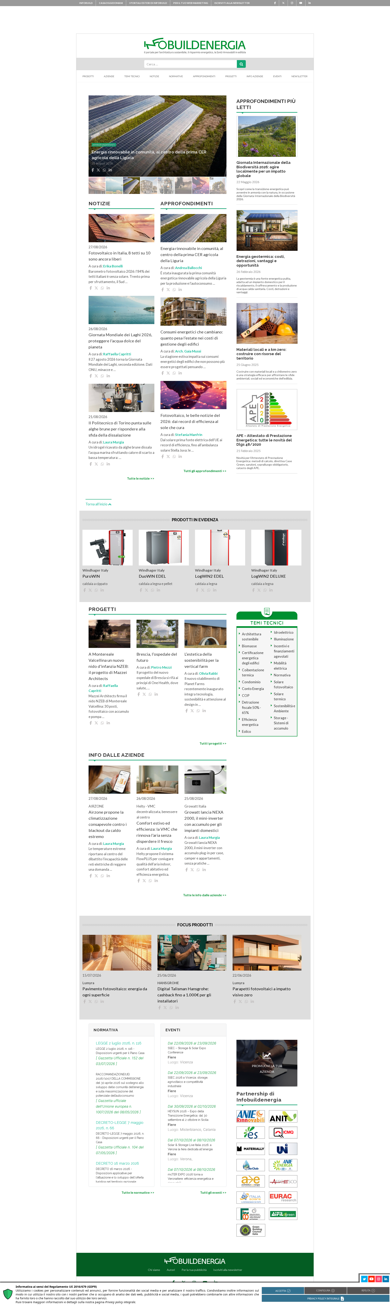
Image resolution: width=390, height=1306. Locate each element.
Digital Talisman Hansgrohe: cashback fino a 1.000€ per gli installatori (184, 994)
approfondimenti (104, 145)
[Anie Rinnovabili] (250, 1116)
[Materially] (250, 1148)
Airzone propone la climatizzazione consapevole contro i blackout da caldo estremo (108, 824)
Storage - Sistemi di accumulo (281, 723)
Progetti (231, 76)
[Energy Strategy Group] (250, 1132)
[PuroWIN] (107, 547)
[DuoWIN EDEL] (164, 547)
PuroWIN (91, 576)
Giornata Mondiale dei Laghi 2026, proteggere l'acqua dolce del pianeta (120, 340)
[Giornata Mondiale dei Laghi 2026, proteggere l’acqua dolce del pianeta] (121, 310)
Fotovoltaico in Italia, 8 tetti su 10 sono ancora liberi (120, 255)
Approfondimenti (204, 76)
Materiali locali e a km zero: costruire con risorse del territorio (261, 353)
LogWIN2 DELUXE (268, 576)
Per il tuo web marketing (190, 2)
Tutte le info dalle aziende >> (204, 895)
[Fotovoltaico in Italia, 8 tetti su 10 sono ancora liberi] (121, 228)
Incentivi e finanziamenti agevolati (284, 651)
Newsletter (299, 76)
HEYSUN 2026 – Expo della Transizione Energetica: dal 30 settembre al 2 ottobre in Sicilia (188, 1115)
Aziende (109, 76)
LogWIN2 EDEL (209, 576)
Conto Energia (253, 689)
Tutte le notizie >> (140, 478)
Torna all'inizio (97, 504)
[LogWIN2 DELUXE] (276, 547)
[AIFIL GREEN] (283, 1213)
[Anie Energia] (283, 1165)
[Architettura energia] (250, 1181)
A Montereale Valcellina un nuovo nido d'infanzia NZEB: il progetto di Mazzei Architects (109, 666)
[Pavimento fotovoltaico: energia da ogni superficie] (116, 953)
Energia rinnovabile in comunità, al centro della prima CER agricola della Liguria (191, 254)
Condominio (251, 682)
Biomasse (249, 646)
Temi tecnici (132, 76)
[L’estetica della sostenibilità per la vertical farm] (205, 634)
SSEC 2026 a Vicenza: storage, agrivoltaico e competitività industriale (188, 1082)
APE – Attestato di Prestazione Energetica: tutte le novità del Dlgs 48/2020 (264, 440)
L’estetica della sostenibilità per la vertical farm (201, 660)
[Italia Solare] (250, 1197)
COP (245, 695)
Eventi (277, 76)
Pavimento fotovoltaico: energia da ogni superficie (114, 991)
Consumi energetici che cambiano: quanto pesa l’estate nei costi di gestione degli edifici (191, 337)
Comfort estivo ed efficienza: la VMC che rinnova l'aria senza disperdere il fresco (156, 832)
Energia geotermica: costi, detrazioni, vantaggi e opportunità (260, 260)
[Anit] (283, 1116)
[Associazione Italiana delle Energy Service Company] (283, 1181)
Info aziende (255, 76)
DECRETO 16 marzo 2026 (117, 1163)
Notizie (154, 76)
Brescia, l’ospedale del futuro (156, 657)
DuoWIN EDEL (152, 576)
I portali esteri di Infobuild (148, 2)
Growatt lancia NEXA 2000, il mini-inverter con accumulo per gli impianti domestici (203, 821)
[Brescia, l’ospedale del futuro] (157, 634)
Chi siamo (154, 1269)
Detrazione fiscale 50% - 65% (251, 707)
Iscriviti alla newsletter (232, 2)
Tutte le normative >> (137, 1192)
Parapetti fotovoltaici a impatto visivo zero (262, 991)
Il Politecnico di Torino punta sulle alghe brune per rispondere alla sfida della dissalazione (120, 428)
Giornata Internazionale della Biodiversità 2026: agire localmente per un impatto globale (263, 169)
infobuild (86, 2)
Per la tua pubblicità (194, 1269)
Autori (171, 1269)
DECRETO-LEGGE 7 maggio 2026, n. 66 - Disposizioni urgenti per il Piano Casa (120, 1138)
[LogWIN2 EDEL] (220, 547)
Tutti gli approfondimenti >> (204, 471)
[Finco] (250, 1213)
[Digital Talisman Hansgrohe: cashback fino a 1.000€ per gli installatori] (191, 953)
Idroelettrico (284, 632)
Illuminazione (284, 639)
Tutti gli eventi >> (213, 1192)
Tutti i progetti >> (212, 743)
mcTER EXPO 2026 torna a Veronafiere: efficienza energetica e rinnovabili (190, 1179)
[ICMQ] (283, 1132)
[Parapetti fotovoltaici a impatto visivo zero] (267, 953)
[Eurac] (283, 1197)
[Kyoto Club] (250, 1165)
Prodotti (88, 76)
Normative (176, 76)
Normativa (282, 675)
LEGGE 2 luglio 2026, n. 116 (118, 1043)
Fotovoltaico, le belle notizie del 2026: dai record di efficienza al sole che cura (190, 421)
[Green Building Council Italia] (250, 1230)
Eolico (246, 731)
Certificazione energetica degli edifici (252, 658)
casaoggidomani (111, 2)
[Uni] (283, 1148)
